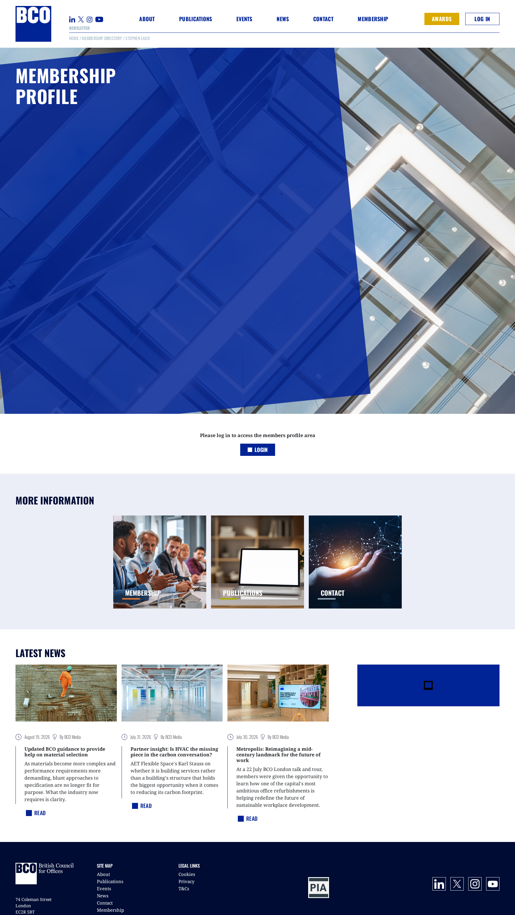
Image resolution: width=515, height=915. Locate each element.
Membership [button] (373, 19)
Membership (110, 910)
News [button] (283, 19)
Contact (323, 19)
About (103, 874)
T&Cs (184, 888)
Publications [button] (195, 19)
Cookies (187, 874)
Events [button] (244, 19)
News (102, 896)
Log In (482, 19)
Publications (110, 881)
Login (261, 449)
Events (104, 888)
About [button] (147, 19)
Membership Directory (102, 38)
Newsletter (79, 28)
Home (74, 38)
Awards (442, 19)
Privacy (186, 881)
